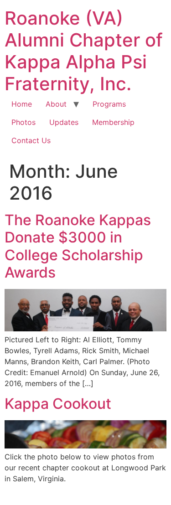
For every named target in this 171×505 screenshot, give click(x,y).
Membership (113, 122)
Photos (23, 122)
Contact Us (31, 140)
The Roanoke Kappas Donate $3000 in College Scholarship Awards (78, 246)
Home (21, 103)
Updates (63, 122)
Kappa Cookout (58, 403)
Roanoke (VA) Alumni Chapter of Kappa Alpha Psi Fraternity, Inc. (84, 51)
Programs (109, 103)
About (56, 103)
